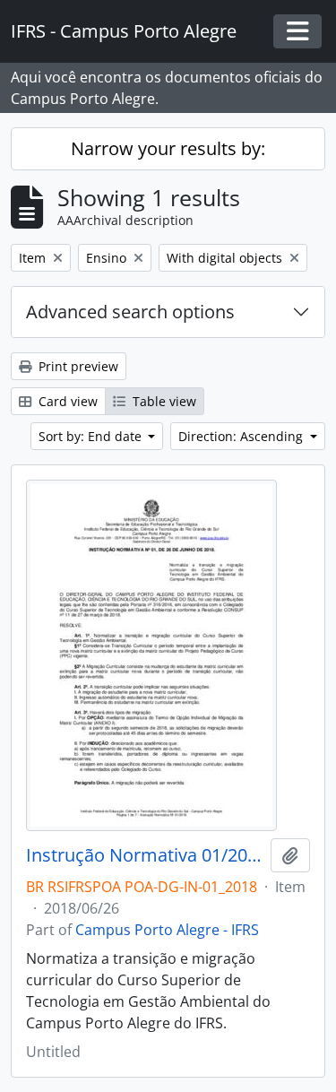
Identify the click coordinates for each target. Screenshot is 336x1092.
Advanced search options (130, 311)
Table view (162, 401)
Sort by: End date (92, 436)
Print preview (76, 366)
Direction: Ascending (242, 436)
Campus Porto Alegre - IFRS (167, 930)
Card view (66, 401)
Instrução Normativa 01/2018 (144, 855)
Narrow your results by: (168, 148)
